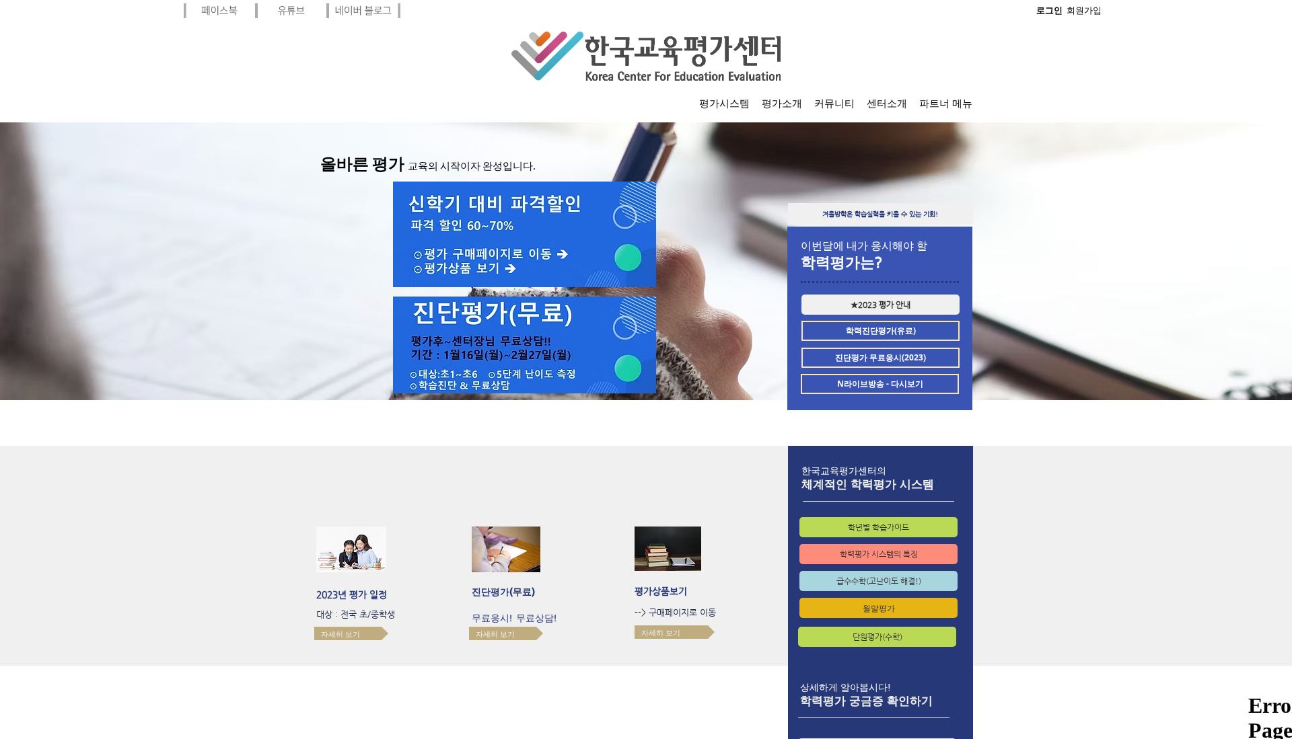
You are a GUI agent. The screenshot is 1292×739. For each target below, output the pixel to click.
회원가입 (1084, 10)
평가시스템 (724, 103)
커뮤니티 (834, 103)
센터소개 (887, 103)
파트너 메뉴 (945, 103)
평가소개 (782, 103)
